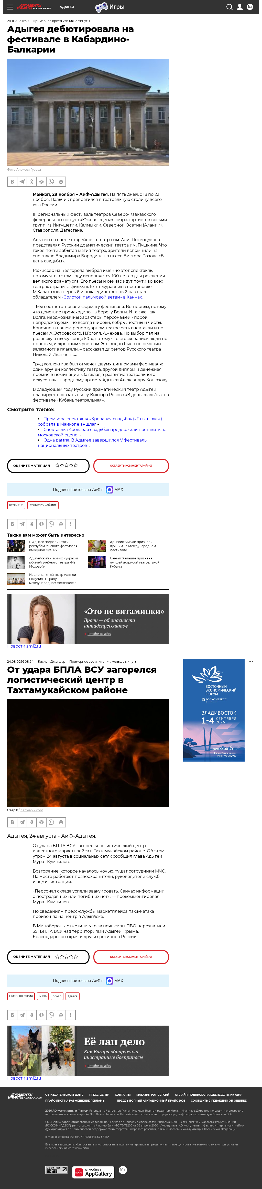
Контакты (122, 1094)
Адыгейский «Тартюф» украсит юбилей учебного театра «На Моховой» (53, 562)
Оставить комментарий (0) (131, 465)
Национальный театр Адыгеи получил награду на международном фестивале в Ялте (41, 581)
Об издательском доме (64, 1094)
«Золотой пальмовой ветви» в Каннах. (102, 297)
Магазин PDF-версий (152, 1094)
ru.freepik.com (31, 810)
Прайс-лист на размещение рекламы (75, 1100)
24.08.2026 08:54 (20, 661)
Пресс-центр (99, 1094)
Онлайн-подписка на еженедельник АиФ (208, 1094)
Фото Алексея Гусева (24, 169)
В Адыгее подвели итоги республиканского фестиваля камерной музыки (53, 546)
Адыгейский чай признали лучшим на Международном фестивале (133, 546)
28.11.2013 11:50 (18, 21)
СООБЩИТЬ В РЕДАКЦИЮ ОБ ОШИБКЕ (219, 1100)
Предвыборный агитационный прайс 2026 (151, 1100)
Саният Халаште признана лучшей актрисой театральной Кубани (134, 562)
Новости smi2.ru (24, 646)
